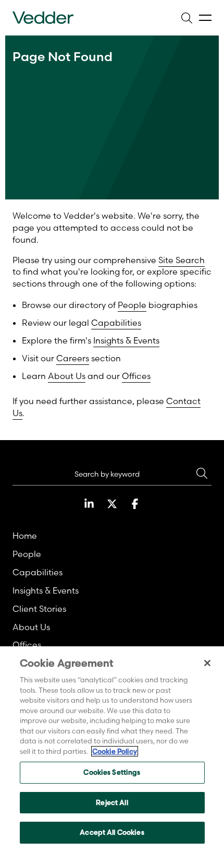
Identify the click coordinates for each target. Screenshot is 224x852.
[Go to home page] (43, 17)
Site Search (181, 260)
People (132, 305)
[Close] (207, 663)
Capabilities (116, 322)
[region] (112, 749)
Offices (136, 376)
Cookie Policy (114, 751)
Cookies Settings (111, 772)
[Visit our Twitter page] (112, 504)
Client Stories (39, 609)
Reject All (112, 802)
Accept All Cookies (112, 832)
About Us (66, 376)
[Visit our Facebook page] (135, 504)
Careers (72, 358)
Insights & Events (126, 340)
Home (25, 535)
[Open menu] (205, 18)
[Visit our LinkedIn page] (89, 504)
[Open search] (186, 17)
